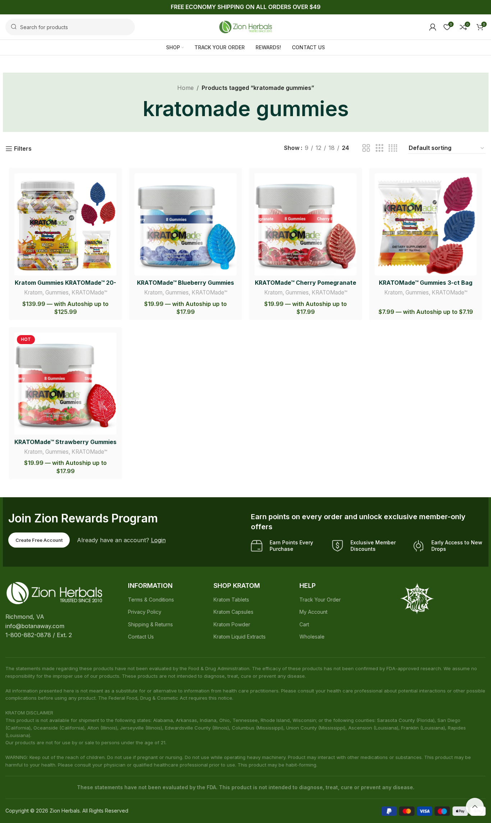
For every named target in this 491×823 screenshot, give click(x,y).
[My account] (433, 27)
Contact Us (141, 637)
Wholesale (312, 637)
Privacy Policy (144, 612)
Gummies (57, 292)
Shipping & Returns (150, 624)
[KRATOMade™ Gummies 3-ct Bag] (426, 224)
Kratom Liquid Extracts (240, 637)
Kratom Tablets (231, 599)
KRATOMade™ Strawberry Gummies (65, 441)
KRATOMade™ (89, 292)
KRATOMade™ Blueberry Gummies (185, 282)
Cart (304, 624)
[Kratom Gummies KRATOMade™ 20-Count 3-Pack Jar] (65, 224)
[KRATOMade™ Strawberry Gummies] (65, 384)
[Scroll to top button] (475, 807)
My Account (313, 612)
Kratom (33, 292)
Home (185, 87)
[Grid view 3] (380, 148)
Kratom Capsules (233, 612)
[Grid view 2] (366, 148)
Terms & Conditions (151, 599)
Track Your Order (320, 599)
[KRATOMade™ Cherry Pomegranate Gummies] (305, 224)
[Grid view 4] (393, 148)
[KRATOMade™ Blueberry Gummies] (185, 224)
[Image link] (54, 592)
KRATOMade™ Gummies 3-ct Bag (425, 282)
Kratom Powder (232, 624)
